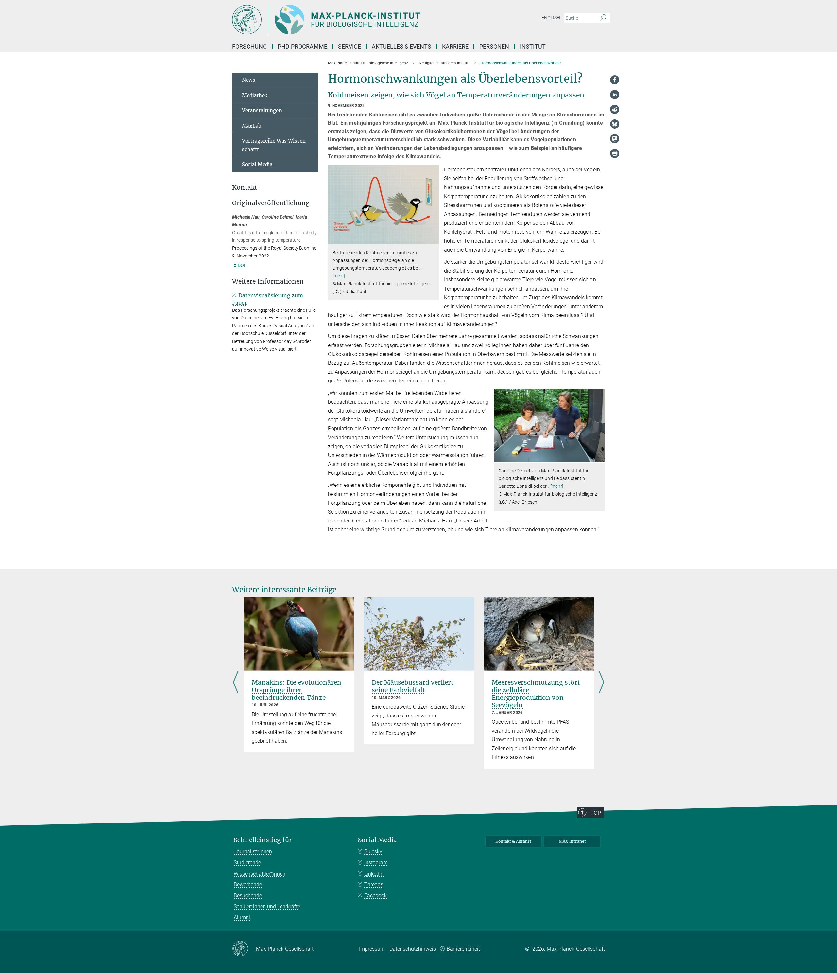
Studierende (247, 862)
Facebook (375, 896)
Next (601, 682)
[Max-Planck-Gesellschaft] (244, 949)
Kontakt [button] (244, 187)
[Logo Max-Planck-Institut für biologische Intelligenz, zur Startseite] (354, 19)
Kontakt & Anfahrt (513, 841)
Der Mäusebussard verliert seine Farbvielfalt (412, 686)
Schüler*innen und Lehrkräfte (267, 906)
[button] (433, 239)
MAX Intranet (572, 841)
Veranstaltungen (262, 110)
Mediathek (254, 95)
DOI (241, 265)
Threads (373, 884)
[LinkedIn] (615, 94)
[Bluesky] (615, 124)
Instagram (376, 862)
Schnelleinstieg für (263, 840)
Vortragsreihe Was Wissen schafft (274, 145)
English (550, 17)
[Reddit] (615, 109)
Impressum (372, 949)
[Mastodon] (615, 139)
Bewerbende (248, 884)
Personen (494, 46)
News (248, 80)
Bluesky (373, 851)
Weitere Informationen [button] (268, 281)
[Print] (615, 153)
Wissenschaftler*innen (259, 874)
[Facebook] (615, 80)
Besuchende (248, 896)
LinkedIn (374, 874)
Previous (236, 682)
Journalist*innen (253, 851)
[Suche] (603, 18)
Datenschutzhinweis (412, 949)
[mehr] (339, 275)
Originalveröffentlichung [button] (271, 203)
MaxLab (251, 126)
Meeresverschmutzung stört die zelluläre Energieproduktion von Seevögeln (536, 694)
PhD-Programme (302, 46)
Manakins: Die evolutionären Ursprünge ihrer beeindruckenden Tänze (296, 690)
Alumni (242, 917)
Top (595, 812)
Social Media (257, 164)
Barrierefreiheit (463, 949)
